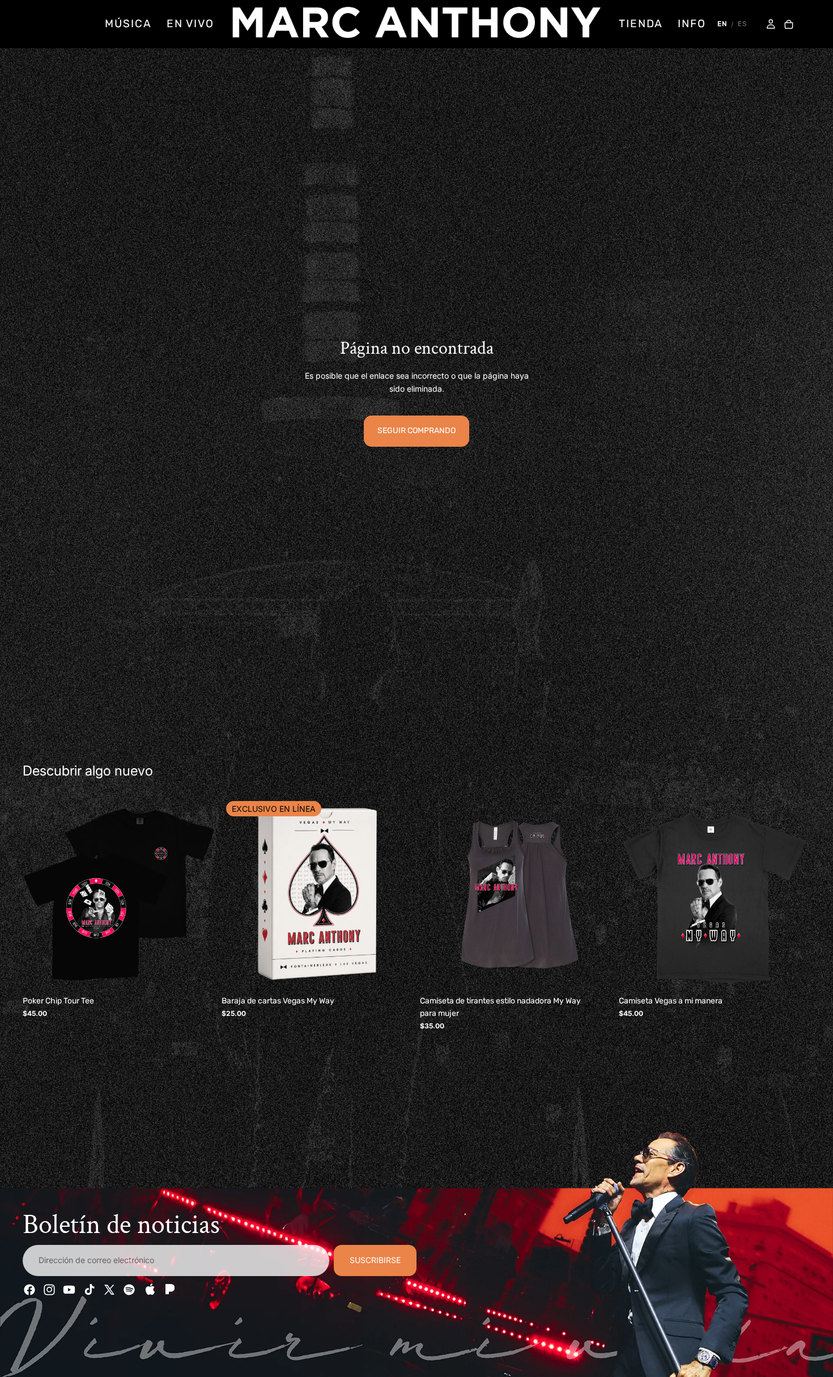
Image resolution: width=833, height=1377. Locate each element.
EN (722, 24)
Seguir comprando (416, 430)
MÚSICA (128, 23)
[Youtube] (69, 1290)
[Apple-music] (149, 1290)
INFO (692, 23)
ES (742, 24)
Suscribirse (375, 1260)
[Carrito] (788, 25)
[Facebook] (29, 1290)
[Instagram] (49, 1290)
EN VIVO (190, 23)
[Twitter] (109, 1290)
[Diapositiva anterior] (40, 894)
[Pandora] (169, 1290)
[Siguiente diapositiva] (198, 894)
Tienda (641, 23)
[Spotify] (129, 1290)
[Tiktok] (89, 1290)
